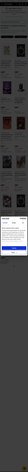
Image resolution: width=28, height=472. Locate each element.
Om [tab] (23, 222)
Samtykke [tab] (5, 222)
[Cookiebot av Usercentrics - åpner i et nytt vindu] (20, 219)
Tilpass (13, 252)
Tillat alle (14, 248)
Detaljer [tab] (14, 222)
